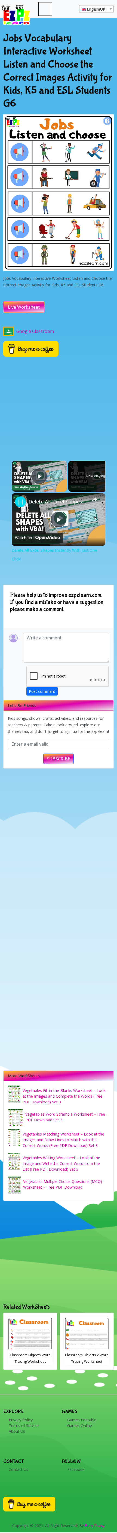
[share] (94, 499)
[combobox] (96, 9)
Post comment (42, 691)
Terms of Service (24, 1425)
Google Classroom (35, 331)
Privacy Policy (21, 1419)
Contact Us (18, 1469)
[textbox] (96, 9)
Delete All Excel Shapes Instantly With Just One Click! (58, 501)
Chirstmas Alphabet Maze (87, 1354)
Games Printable (81, 1419)
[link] (20, 501)
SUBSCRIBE (58, 759)
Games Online (79, 1425)
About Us (17, 1431)
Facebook (76, 1469)
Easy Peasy (95, 1525)
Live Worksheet (24, 307)
